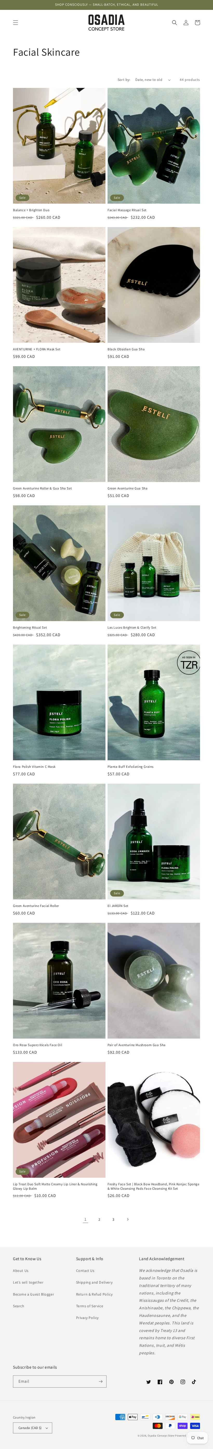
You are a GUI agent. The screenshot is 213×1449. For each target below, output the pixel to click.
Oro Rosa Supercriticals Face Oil (37, 1045)
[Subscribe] (100, 1381)
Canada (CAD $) (30, 1428)
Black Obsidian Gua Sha (126, 349)
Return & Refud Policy (94, 1294)
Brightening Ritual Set (30, 628)
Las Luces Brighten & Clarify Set (132, 628)
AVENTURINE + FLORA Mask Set (36, 349)
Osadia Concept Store (161, 1435)
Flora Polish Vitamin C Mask (34, 767)
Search (18, 1306)
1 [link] (85, 1219)
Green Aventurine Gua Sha (128, 488)
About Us (21, 1270)
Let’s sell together (28, 1282)
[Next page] (127, 1219)
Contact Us (85, 1270)
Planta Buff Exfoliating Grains (131, 767)
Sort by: (124, 79)
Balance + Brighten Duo (31, 210)
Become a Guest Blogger (33, 1294)
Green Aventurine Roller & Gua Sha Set (42, 488)
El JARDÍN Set (118, 906)
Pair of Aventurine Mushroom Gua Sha (137, 1045)
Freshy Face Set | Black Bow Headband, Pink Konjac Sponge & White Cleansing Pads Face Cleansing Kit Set (153, 1186)
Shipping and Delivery (94, 1282)
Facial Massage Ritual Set (127, 210)
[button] (15, 22)
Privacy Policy (87, 1317)
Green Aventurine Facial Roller (36, 906)
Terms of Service (89, 1306)
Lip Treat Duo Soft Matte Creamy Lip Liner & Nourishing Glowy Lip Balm (55, 1186)
